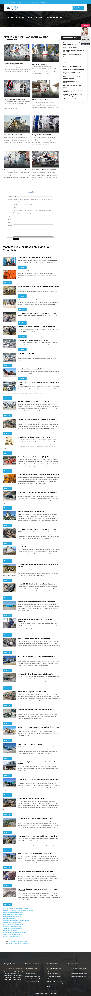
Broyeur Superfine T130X (41, 135)
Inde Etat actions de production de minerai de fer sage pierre (72, 95)
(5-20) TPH (48, 210)
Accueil (35, 7)
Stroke (29, 204)
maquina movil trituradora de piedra (55, 971)
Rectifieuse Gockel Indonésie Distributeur (12, 934)
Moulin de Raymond (39, 64)
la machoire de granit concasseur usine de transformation (74, 90)
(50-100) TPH (34, 210)
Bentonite (26, 199)
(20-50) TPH (41, 210)
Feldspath (51, 199)
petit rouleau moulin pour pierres (54, 968)
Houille (36, 199)
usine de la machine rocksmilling (10, 930)
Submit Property (78, 7)
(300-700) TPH (17, 210)
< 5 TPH (16, 213)
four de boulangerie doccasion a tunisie (72, 86)
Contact (66, 7)
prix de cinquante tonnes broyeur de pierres (55, 985)
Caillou (25, 204)
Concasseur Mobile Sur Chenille (44, 170)
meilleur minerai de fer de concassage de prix (13, 924)
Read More (22, 267)
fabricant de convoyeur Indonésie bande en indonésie (72, 77)
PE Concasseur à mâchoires (14, 99)
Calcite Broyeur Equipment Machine (19, 941)
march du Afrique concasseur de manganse (12, 914)
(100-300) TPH (25, 210)
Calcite (31, 199)
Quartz (20, 204)
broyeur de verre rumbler (70, 62)
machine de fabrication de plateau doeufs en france (14, 932)
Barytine (21, 199)
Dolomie (45, 199)
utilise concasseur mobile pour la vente (56, 981)
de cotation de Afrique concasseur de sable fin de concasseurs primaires (73, 65)
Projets (60, 7)
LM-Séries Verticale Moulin (42, 100)
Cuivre (40, 199)
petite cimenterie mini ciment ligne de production (73, 55)
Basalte (16, 199)
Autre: (14, 207)
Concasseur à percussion (13, 64)
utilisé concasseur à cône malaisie (72, 99)
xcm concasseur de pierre (70, 47)
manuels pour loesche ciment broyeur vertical (13, 912)
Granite (16, 204)
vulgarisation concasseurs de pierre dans (12, 922)
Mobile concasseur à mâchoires (32, 981)
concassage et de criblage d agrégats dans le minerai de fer (16, 908)
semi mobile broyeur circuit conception (11, 936)
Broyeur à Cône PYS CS (13, 135)
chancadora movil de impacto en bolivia (72, 82)
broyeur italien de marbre (52, 973)
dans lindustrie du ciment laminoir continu (12, 926)
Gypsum (16, 201)
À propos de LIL (44, 7)
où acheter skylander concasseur (72, 59)
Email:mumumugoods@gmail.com (40, 2)
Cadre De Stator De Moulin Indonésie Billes (12, 928)
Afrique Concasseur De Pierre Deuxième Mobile (19, 943)
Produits (53, 7)
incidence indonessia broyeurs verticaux (71, 73)
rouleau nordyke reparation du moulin (73, 69)
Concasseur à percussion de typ (16, 170)
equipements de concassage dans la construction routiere (16, 920)
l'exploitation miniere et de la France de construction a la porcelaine (18, 910)
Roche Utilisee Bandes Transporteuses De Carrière (73, 51)
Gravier (21, 201)
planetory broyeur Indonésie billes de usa (12, 916)
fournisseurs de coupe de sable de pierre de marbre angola (72, 43)
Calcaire (34, 204)
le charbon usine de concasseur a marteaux (54, 977)
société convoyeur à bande (9, 918)
